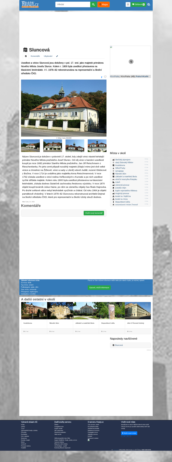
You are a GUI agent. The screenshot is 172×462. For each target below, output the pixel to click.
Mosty (23, 442)
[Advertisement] (86, 28)
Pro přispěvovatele (93, 426)
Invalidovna (120, 165)
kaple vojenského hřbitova (126, 191)
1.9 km (130, 331)
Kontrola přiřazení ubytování (62, 448)
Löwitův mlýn (120, 188)
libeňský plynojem (122, 160)
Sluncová (39, 49)
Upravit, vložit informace (99, 288)
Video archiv (57, 434)
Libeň (117, 182)
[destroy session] (129, 436)
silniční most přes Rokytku (126, 179)
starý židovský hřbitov (124, 162)
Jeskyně (23, 444)
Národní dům (120, 174)
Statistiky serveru (93, 434)
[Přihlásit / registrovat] (128, 4)
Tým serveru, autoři (93, 424)
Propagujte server (93, 432)
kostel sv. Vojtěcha (123, 196)
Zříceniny (23, 432)
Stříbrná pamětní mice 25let (62, 438)
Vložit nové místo (129, 433)
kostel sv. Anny (121, 199)
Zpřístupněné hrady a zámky (29, 430)
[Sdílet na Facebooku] (102, 77)
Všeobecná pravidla (93, 428)
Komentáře (35, 56)
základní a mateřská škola (126, 177)
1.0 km (78, 331)
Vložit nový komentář (93, 213)
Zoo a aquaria (25, 436)
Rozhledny (24, 434)
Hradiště (23, 448)
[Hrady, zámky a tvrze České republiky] (30, 4)
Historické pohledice (60, 432)
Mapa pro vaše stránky (61, 444)
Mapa (104, 4)
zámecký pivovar (122, 185)
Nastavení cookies (93, 438)
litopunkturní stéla (122, 202)
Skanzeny (24, 438)
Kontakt (90, 436)
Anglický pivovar (122, 193)
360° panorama (58, 430)
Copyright (115, 449)
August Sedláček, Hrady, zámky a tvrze (65, 440)
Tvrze (22, 428)
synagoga (119, 171)
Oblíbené (139, 4)
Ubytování (48, 56)
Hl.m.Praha (114, 76)
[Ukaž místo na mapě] (130, 60)
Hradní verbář (58, 428)
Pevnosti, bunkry (26, 446)
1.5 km (104, 331)
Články (56, 424)
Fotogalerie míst (59, 426)
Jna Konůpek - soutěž (60, 446)
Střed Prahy (120, 168)
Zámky (23, 426)
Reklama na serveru (93, 430)
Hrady (23, 424)
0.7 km (26, 331)
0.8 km (52, 331)
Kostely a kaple (25, 440)
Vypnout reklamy (59, 442)
